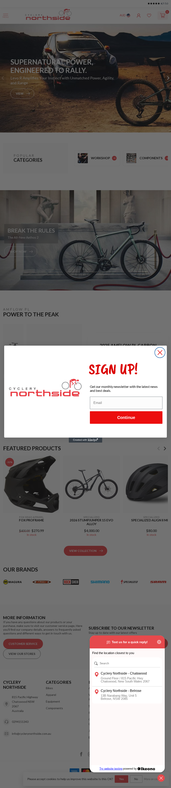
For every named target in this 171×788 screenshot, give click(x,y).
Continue (126, 417)
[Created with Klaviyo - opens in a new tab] (85, 440)
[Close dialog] (160, 352)
